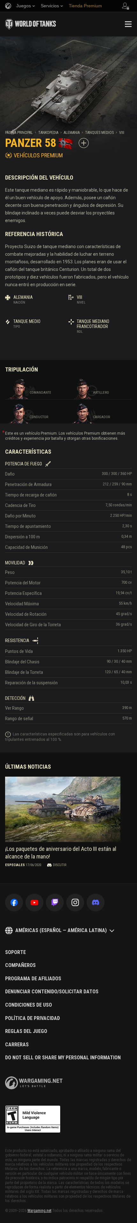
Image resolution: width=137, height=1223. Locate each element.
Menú (128, 24)
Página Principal (19, 132)
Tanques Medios (99, 132)
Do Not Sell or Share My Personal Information (63, 1058)
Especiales (15, 865)
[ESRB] (33, 1119)
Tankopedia (48, 132)
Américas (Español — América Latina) (61, 930)
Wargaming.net (39, 1210)
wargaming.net (33, 1083)
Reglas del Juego (26, 1031)
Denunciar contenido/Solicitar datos (51, 992)
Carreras (17, 1045)
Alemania (72, 132)
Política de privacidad (32, 1018)
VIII (121, 132)
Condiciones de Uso (28, 1005)
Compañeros (20, 965)
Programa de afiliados (33, 979)
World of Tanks (30, 24)
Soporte (15, 952)
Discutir (59, 865)
